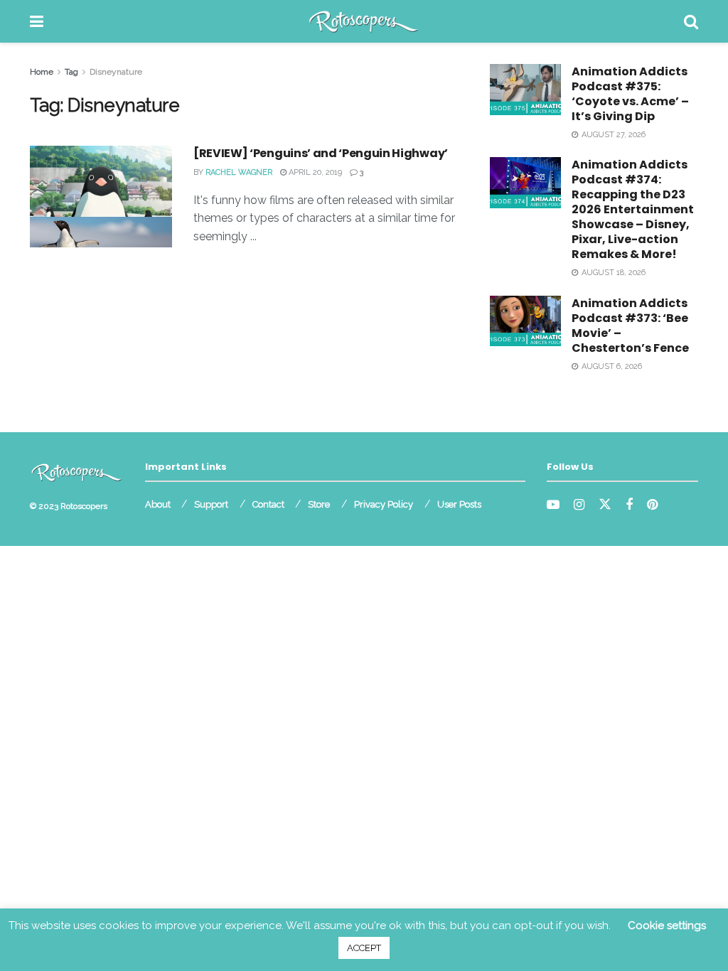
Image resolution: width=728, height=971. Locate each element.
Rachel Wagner (238, 172)
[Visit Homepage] (363, 21)
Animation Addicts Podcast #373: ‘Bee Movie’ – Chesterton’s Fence (630, 325)
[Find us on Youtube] (553, 505)
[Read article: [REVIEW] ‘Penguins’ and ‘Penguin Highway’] (101, 196)
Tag (71, 72)
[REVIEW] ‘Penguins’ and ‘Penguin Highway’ (320, 153)
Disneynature (116, 72)
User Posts (459, 504)
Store (319, 504)
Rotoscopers (83, 506)
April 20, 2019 (314, 172)
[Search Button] (691, 21)
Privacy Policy (383, 504)
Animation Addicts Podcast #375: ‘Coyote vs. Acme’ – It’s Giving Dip (630, 93)
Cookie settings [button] (667, 925)
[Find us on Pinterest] (652, 505)
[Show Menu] (36, 21)
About (158, 504)
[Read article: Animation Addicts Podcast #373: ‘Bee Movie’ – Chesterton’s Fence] (525, 321)
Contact (268, 504)
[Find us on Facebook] (629, 505)
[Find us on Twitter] (605, 504)
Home (41, 72)
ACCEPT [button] (364, 948)
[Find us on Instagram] (579, 505)
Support (211, 504)
